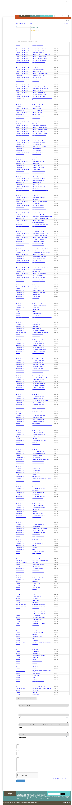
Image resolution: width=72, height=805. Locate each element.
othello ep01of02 (35, 490)
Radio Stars (35, 15)
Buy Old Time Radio (46, 15)
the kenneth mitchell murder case (39, 305)
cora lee (34, 545)
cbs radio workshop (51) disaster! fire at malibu (41, 688)
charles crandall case (36, 328)
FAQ (16, 17)
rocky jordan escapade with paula (39, 48)
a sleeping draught (36, 653)
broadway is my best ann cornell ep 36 (40, 248)
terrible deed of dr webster (37, 513)
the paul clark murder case (37, 372)
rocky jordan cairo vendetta (38, 116)
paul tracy (34, 537)
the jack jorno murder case (38, 279)
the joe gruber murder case (38, 345)
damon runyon (35, 562)
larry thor (29, 23)
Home (7, 10)
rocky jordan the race (37, 102)
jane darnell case (36, 114)
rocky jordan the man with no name (39, 137)
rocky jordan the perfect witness (39, 209)
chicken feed (35, 581)
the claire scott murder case (38, 530)
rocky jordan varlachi (36, 108)
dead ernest (34, 65)
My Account (68, 0)
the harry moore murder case (38, 402)
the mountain (35, 598)
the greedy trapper (36, 457)
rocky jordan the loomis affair (38, 174)
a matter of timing (35, 651)
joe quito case (35, 199)
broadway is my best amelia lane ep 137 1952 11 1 (42, 425)
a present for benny (36, 615)
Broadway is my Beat (20, 75)
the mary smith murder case (38, 373)
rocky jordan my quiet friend (38, 71)
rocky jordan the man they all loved (39, 86)
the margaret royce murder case (38, 488)
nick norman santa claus (37, 165)
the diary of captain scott (37, 632)
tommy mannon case (36, 148)
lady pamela (35, 392)
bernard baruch (35, 556)
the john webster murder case (38, 292)
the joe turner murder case (38, 461)
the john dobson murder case (38, 379)
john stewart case (36, 476)
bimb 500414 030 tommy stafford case (40, 224)
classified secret (35, 608)
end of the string (35, 621)
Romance (18, 45)
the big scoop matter (36, 682)
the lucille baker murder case (38, 375)
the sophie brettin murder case (38, 507)
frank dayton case (36, 481)
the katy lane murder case (37, 573)
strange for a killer (36, 315)
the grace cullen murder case (38, 430)
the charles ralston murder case (39, 440)
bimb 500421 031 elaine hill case (39, 228)
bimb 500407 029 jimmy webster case (40, 218)
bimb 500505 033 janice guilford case (40, 235)
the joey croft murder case (37, 406)
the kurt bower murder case (38, 364)
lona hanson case (36, 444)
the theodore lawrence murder (38, 515)
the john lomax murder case (38, 167)
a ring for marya (35, 309)
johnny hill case (35, 298)
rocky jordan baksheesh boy (38, 52)
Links (26, 17)
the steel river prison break (38, 353)
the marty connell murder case (38, 415)
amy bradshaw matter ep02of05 (38, 606)
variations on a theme (36, 628)
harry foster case (35, 326)
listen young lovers (36, 566)
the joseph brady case (37, 447)
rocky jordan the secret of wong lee (39, 201)
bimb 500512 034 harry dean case (39, 239)
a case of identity (35, 675)
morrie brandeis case (36, 154)
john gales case (35, 176)
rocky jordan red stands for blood (39, 56)
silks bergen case (36, 118)
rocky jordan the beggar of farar (39, 246)
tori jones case (35, 159)
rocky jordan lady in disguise (38, 79)
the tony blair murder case (37, 411)
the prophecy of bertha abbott (38, 681)
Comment (18, 757)
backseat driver (35, 592)
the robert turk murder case (38, 419)
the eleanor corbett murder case (38, 330)
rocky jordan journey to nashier (38, 92)
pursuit (17, 222)
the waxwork (35, 644)
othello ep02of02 (35, 494)
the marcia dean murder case (38, 241)
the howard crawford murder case (39, 349)
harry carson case (36, 466)
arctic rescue (35, 627)
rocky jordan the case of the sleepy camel (41, 50)
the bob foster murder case (38, 427)
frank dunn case (35, 337)
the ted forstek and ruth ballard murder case (41, 252)
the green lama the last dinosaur (39, 94)
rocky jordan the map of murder (38, 96)
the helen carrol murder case (38, 290)
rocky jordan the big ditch (37, 90)
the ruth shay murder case (37, 498)
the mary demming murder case (38, 281)
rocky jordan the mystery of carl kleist (40, 233)
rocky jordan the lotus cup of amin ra (40, 267)
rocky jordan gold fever (37, 112)
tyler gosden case (36, 470)
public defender (35, 484)
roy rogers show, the (20, 457)
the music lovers (35, 657)
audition (34, 594)
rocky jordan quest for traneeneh (39, 138)
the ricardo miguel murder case (38, 366)
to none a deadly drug (36, 596)
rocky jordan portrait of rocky (38, 69)
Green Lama (18, 94)
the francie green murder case (38, 210)
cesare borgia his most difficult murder (40, 560)
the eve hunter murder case (38, 387)
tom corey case (35, 284)
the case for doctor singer (37, 341)
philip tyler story (35, 522)
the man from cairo (36, 169)
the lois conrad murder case (38, 396)
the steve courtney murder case (38, 258)
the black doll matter (36, 517)
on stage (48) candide (36, 553)
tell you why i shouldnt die (37, 334)
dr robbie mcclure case (37, 110)
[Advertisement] (8, 43)
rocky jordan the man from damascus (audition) (42, 317)
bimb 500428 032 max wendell (38, 231)
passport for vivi (35, 64)
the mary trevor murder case (38, 421)
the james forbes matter (37, 520)
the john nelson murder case (38, 500)
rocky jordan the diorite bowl (38, 140)
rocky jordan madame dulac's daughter (40, 190)
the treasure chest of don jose (38, 655)
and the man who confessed (38, 222)
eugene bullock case (36, 150)
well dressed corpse (36, 313)
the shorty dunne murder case (38, 303)
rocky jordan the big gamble (38, 229)
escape (17, 311)
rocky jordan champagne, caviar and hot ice (41, 54)
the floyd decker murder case (38, 577)
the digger (34, 679)
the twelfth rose (35, 649)
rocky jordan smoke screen (38, 173)
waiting (33, 585)
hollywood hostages (36, 630)
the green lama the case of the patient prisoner (42, 119)
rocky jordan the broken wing (38, 101)
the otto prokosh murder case (38, 104)
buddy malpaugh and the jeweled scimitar (40, 377)
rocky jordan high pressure (37, 155)
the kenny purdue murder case (38, 428)
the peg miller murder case (37, 568)
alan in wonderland (36, 423)
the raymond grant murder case (38, 385)
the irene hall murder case (37, 398)
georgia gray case (36, 324)
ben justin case (35, 307)
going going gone (36, 591)
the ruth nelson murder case (38, 417)
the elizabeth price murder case (38, 351)
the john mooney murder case (38, 391)
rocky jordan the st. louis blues (38, 62)
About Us (21, 17)
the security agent (36, 673)
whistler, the (18, 409)
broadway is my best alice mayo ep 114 (40, 400)
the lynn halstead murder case (38, 383)
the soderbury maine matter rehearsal (40, 332)
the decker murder (36, 579)
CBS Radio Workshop (20, 642)
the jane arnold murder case (38, 245)
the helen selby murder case (38, 451)
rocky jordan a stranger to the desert (39, 127)
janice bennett (35, 549)
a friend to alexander (36, 666)
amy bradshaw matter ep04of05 (38, 611)
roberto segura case (36, 182)
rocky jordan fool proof (37, 212)
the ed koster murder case (37, 362)
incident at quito (35, 436)
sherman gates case (36, 157)
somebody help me (36, 558)
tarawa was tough (36, 692)
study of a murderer (36, 583)
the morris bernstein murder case (39, 256)
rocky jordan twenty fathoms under (39, 58)
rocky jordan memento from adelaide (39, 133)
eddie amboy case (36, 203)
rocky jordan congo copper (38, 243)
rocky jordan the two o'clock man (39, 60)
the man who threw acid (37, 661)
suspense (18, 65)
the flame (34, 647)
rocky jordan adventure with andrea (39, 129)
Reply (67, 707)
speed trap (34, 589)
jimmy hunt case (35, 184)
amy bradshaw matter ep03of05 (38, 609)
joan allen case (35, 472)
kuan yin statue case (36, 144)
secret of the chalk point (37, 409)
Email (23, 750)
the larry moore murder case (38, 381)
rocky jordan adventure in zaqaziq (39, 226)
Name (17, 744)
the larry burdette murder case (38, 532)
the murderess (35, 640)
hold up (34, 668)
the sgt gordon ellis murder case (39, 146)
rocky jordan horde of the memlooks (39, 237)
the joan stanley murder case (38, 505)
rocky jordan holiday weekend (38, 220)
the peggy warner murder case (38, 453)
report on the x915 (36, 600)
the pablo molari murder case (38, 343)
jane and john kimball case (38, 207)
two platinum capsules (36, 619)
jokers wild (34, 438)
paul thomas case (36, 106)
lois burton (34, 547)
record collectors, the (20, 413)
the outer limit (35, 690)
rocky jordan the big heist (37, 152)
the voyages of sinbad (36, 501)
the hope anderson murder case (38, 214)
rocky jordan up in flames (37, 46)
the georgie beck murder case (38, 408)
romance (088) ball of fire (37, 45)
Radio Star (22, 23)
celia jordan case (36, 271)
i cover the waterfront (20, 594)
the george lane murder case (38, 503)
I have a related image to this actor (59, 778)
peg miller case (35, 570)
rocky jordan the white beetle (38, 205)
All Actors (66, 23)
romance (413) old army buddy (38, 623)
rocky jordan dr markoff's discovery (39, 286)
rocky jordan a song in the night (38, 250)
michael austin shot (36, 534)
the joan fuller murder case (38, 301)
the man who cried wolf (37, 455)
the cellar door (35, 625)
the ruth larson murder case (38, 339)
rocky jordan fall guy (36, 77)
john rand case (35, 509)
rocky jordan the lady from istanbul (39, 125)
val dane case (35, 123)
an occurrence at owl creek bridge (39, 686)
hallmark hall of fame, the (21, 556)
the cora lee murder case (37, 543)
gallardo (34, 638)
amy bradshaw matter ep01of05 (38, 604)
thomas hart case (36, 320)
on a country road (36, 300)
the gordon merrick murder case (38, 389)
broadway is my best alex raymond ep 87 (40, 370)
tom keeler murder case (37, 356)
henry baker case (36, 163)
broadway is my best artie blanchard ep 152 (40, 459)
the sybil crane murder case (38, 492)
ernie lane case (35, 482)
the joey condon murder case (38, 449)
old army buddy (35, 694)
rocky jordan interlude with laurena (39, 265)
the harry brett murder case (37, 275)
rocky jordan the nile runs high (38, 131)
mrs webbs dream (36, 526)
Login (39, 802)
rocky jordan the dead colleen (38, 262)
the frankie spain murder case (38, 539)
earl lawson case (36, 336)
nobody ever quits (36, 587)
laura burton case (36, 296)
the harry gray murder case (38, 486)
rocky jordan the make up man (38, 82)
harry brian (34, 511)
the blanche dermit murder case (38, 434)
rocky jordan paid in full (37, 193)
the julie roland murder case (38, 572)
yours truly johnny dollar (21, 332)
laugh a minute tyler (36, 468)
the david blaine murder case (38, 347)
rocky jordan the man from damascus (40, 88)
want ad (34, 659)
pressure (34, 474)
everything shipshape (36, 67)
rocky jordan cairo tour (37, 269)
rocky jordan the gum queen (38, 121)
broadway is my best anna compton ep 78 (40, 355)
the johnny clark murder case (38, 432)
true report (34, 288)
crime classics (19, 513)
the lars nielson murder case (38, 358)
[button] (67, 703)
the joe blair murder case (37, 368)
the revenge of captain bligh (38, 564)
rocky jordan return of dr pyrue (38, 197)
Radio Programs (25, 15)
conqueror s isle (35, 445)
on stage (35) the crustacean (38, 536)
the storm (34, 464)
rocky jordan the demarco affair (38, 142)
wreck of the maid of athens (38, 551)
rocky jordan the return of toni (38, 186)
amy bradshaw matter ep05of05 (38, 613)
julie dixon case (35, 81)
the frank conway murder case (38, 264)
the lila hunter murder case (38, 404)
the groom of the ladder (37, 636)
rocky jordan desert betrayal (38, 84)
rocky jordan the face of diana (38, 178)
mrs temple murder (36, 541)
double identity (35, 664)
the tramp (34, 663)
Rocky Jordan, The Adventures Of (22, 46)
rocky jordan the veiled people (38, 161)
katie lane (34, 575)
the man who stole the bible (38, 684)
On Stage (18, 536)
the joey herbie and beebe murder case (40, 528)
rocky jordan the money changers (39, 273)
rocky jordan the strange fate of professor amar (42, 216)
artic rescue (34, 442)
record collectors (35, 413)
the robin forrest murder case (38, 496)
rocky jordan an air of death (38, 180)
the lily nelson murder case (38, 360)
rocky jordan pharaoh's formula (38, 254)
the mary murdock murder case (38, 75)
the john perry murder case (38, 463)
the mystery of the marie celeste (38, 617)
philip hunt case (35, 322)
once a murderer (35, 602)
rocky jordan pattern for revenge (39, 135)
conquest (34, 311)
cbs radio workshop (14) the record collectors (41, 642)
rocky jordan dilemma (36, 260)
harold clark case (36, 294)
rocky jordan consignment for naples (40, 73)
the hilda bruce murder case (38, 524)
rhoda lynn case (35, 195)
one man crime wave (36, 555)
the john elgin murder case (37, 394)
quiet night (34, 634)
